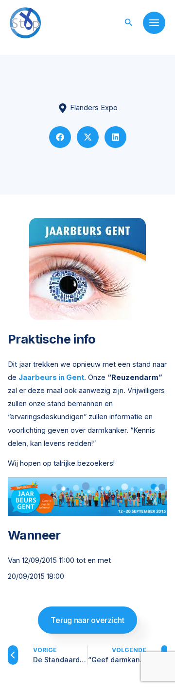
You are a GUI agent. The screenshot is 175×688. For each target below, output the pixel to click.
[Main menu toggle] (154, 23)
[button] (128, 22)
